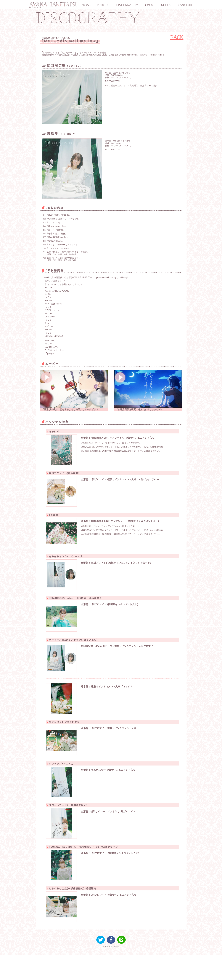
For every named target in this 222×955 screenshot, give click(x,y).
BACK (176, 37)
